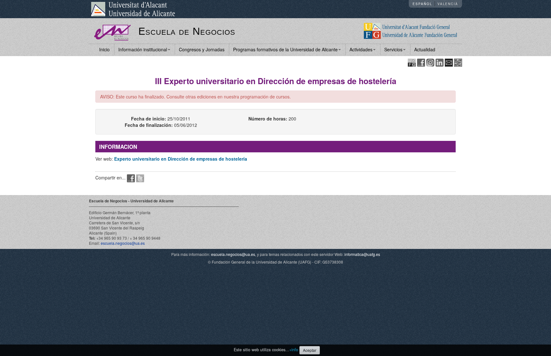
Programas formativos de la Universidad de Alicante (285, 49)
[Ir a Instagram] (430, 62)
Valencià (447, 4)
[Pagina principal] (112, 32)
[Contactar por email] (449, 62)
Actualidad (424, 49)
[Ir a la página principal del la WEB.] (410, 30)
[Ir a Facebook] (421, 62)
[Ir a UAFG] (412, 62)
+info (293, 349)
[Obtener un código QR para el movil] (458, 62)
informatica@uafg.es (362, 254)
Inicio (104, 49)
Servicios (393, 49)
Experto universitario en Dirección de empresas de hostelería (180, 159)
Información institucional (142, 49)
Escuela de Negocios (186, 31)
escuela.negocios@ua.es (123, 243)
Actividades (360, 49)
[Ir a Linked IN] (440, 62)
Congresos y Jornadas (201, 49)
